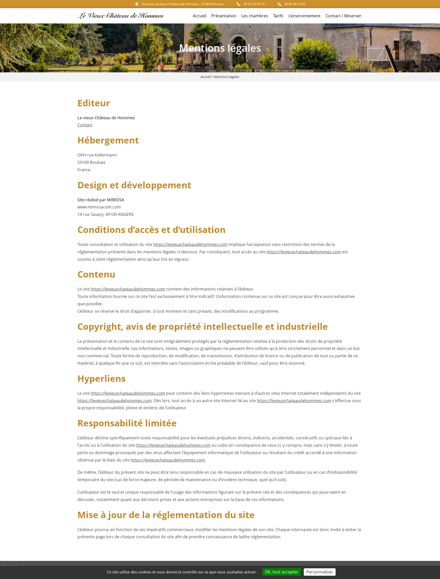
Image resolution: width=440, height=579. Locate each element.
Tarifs (278, 16)
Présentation (223, 16)
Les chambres (254, 16)
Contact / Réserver (343, 16)
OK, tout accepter (281, 572)
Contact (84, 125)
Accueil (199, 16)
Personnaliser (319, 572)
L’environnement (304, 16)
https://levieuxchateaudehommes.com (190, 244)
